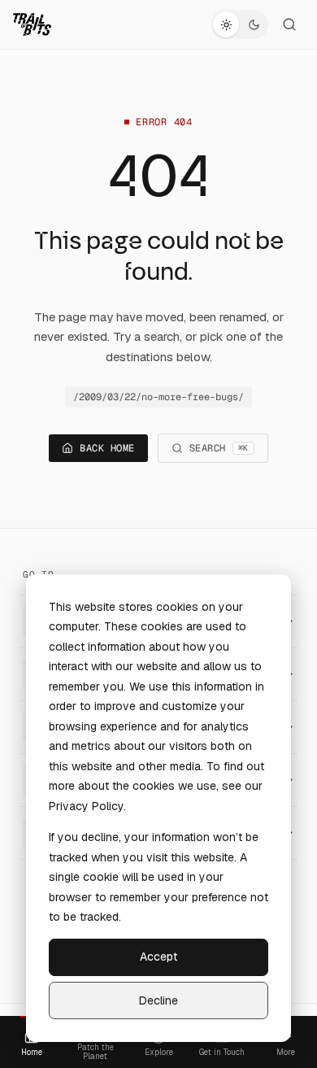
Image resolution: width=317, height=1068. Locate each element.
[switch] (239, 24)
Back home (107, 448)
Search (219, 448)
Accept (158, 956)
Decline (158, 1000)
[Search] (289, 24)
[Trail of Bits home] (32, 24)
